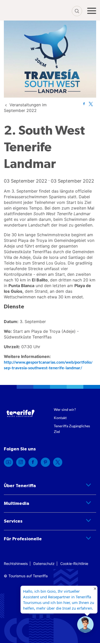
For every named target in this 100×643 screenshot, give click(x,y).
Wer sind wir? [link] (65, 409)
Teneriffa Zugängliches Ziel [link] (72, 429)
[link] (84, 104)
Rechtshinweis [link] (16, 563)
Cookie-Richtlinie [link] (74, 563)
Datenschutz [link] (44, 563)
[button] (85, 624)
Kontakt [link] (60, 417)
